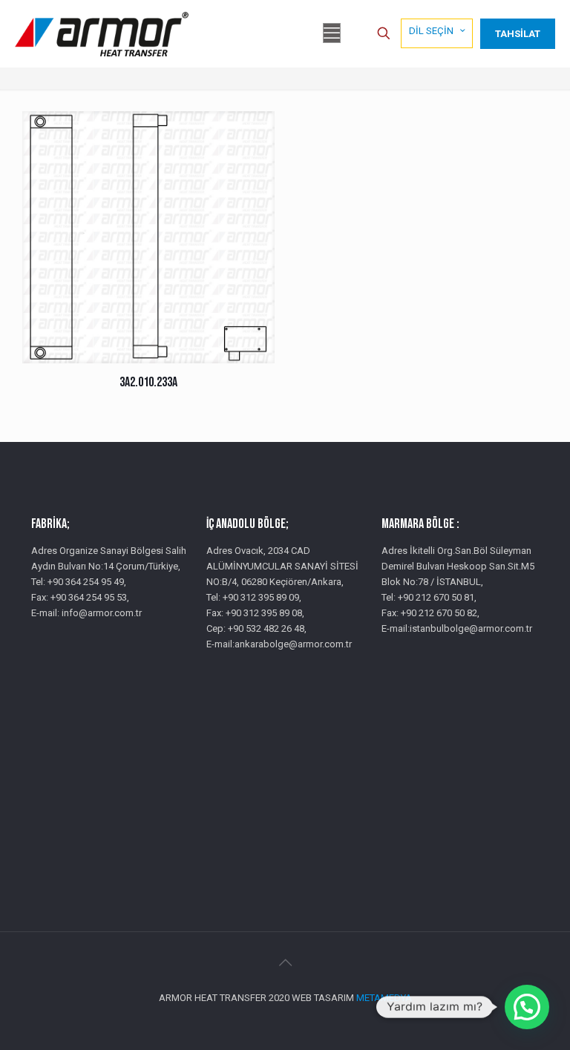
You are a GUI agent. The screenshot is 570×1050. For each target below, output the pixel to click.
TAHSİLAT (517, 33)
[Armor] (102, 33)
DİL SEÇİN (431, 30)
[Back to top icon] (285, 962)
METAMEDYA (384, 997)
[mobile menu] (331, 33)
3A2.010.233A (148, 382)
